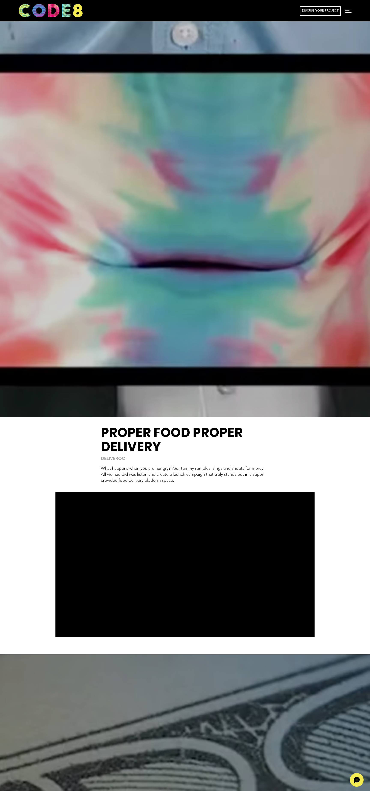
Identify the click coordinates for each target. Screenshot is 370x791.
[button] (348, 10)
